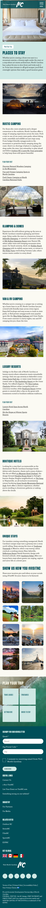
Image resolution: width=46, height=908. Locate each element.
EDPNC (5, 842)
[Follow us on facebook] (10, 876)
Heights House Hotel (23, 476)
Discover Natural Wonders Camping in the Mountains (17, 167)
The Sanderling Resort (24, 381)
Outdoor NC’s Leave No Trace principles (27, 150)
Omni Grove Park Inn (11, 379)
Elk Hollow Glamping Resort (16, 241)
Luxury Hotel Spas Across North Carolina (15, 407)
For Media (6, 811)
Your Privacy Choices (10, 888)
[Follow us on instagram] (16, 876)
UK (5, 855)
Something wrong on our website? (16, 794)
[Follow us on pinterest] (22, 876)
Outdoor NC (7, 824)
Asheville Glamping (10, 238)
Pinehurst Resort (29, 388)
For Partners (8, 806)
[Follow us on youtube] (28, 876)
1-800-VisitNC (8, 784)
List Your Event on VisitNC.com (15, 789)
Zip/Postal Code (9, 747)
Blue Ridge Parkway (21, 316)
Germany (15, 855)
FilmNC (6, 833)
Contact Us (7, 780)
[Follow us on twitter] (5, 876)
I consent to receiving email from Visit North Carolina (24, 760)
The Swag (39, 478)
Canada (10, 855)
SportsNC (6, 838)
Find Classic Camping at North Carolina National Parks (15, 178)
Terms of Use (7, 885)
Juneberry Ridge (27, 556)
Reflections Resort (10, 553)
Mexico (21, 855)
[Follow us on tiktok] (34, 876)
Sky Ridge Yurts (9, 250)
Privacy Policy (18, 885)
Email (5, 736)
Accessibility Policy (30, 885)
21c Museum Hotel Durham (27, 473)
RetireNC (6, 828)
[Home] (13, 4)
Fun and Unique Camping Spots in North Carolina (16, 173)
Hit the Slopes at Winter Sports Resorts (15, 413)
